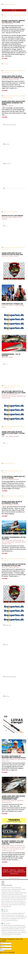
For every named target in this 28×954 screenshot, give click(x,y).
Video (9, 543)
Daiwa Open (14, 800)
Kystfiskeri (13, 396)
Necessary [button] (3, 908)
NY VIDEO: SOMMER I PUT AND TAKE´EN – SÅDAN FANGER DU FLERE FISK (13, 842)
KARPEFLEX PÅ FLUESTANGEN (12, 216)
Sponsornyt (16, 79)
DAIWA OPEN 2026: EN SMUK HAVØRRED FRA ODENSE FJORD (13, 77)
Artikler (10, 217)
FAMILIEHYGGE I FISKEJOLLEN (12, 304)
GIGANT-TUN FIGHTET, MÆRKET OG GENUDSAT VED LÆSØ (13, 21)
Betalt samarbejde (17, 540)
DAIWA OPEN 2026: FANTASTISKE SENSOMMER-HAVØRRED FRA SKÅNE (13, 102)
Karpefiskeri (4, 219)
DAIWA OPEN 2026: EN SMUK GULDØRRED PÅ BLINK (12, 502)
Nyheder (11, 23)
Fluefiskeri (15, 217)
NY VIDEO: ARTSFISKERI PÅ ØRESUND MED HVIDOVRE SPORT (14, 757)
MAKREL (13, 542)
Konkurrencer (20, 800)
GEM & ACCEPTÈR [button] (5, 935)
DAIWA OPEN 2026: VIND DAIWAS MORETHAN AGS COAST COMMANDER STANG (13, 797)
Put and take (5, 849)
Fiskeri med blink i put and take (13, 847)
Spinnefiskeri (5, 543)
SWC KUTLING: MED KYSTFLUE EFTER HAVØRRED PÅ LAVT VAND (13, 392)
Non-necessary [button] (4, 922)
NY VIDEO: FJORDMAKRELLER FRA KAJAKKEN (14, 538)
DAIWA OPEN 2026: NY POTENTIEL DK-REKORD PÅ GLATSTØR (14, 565)
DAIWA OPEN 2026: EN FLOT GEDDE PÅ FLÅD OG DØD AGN (12, 253)
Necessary (5, 910)
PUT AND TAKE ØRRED (13, 849)
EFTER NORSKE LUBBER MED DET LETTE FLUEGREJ (13, 477)
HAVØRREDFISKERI (6, 396)
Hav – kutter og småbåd (18, 305)
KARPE (19, 217)
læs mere (4, 58)
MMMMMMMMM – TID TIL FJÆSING (11, 355)
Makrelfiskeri (18, 542)
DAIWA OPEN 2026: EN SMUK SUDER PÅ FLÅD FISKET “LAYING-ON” (13, 433)
